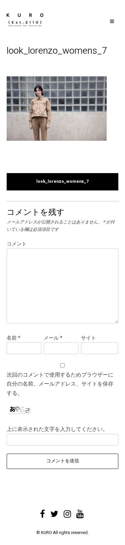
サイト (88, 338)
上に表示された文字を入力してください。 (57, 429)
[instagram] (67, 512)
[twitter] (54, 512)
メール (53, 338)
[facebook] (42, 512)
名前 (13, 338)
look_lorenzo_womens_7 (62, 181)
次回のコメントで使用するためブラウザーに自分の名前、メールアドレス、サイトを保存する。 (60, 384)
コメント (17, 243)
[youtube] (80, 512)
